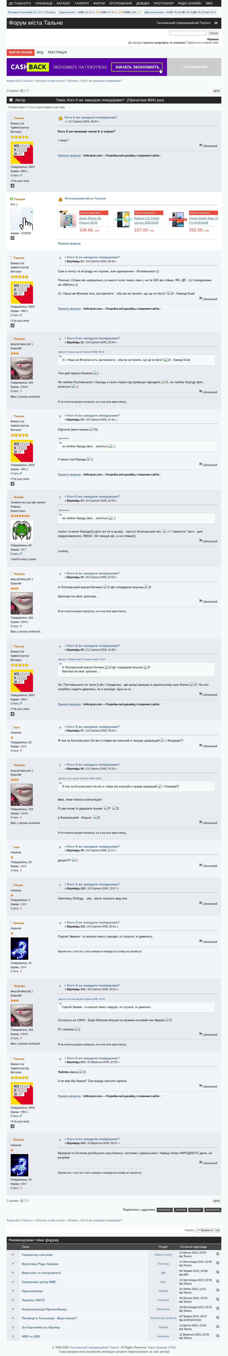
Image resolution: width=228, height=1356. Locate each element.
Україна (163, 1291)
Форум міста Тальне (36, 23)
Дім (163, 1272)
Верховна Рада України (40, 1264)
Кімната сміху (163, 1254)
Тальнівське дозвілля (163, 1318)
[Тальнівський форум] (12, 238)
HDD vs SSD (31, 1336)
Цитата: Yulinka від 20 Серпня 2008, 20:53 (82, 659)
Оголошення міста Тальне (85, 198)
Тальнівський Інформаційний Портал (183, 22)
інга (17, 727)
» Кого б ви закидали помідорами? (92, 257)
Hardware (163, 1336)
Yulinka (19, 339)
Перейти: (190, 1230)
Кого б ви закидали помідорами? (91, 117)
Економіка (163, 1309)
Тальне (19, 199)
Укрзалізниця (32, 1291)
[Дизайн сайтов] (12, 186)
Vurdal (18, 497)
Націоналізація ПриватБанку (44, 1309)
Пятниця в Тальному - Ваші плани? (49, 1318)
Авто (163, 1281)
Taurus (19, 118)
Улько (18, 885)
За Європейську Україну (41, 1327)
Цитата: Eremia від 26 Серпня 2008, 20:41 (82, 999)
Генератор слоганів (37, 1254)
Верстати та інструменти (41, 1273)
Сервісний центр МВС (39, 1282)
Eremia (19, 923)
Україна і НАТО (33, 1300)
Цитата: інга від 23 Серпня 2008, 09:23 (80, 778)
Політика (163, 1263)
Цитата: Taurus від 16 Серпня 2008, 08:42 (82, 352)
